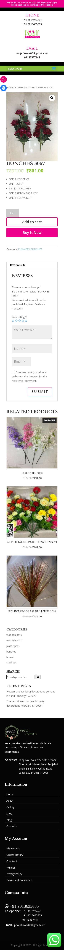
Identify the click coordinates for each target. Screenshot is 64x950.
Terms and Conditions (19, 880)
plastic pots (13, 646)
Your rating (19, 317)
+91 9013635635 (32, 24)
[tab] (32, 265)
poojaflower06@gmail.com (32, 53)
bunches (11, 651)
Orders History (14, 854)
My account (13, 848)
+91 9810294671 (32, 20)
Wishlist (10, 867)
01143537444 (32, 57)
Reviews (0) (17, 265)
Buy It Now (32, 232)
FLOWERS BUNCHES (25, 87)
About (9, 800)
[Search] (38, 677)
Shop (9, 813)
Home (9, 87)
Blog (9, 820)
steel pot (11, 662)
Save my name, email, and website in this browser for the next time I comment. (29, 376)
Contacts (11, 826)
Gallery (10, 807)
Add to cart (32, 221)
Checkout (11, 861)
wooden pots (14, 635)
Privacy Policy (14, 874)
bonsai (10, 657)
